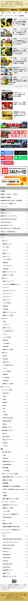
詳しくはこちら (10, 6)
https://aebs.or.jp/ (5, 589)
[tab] (14, 12)
